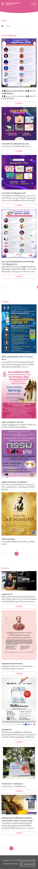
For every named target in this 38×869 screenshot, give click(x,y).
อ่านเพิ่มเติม (19, 103)
